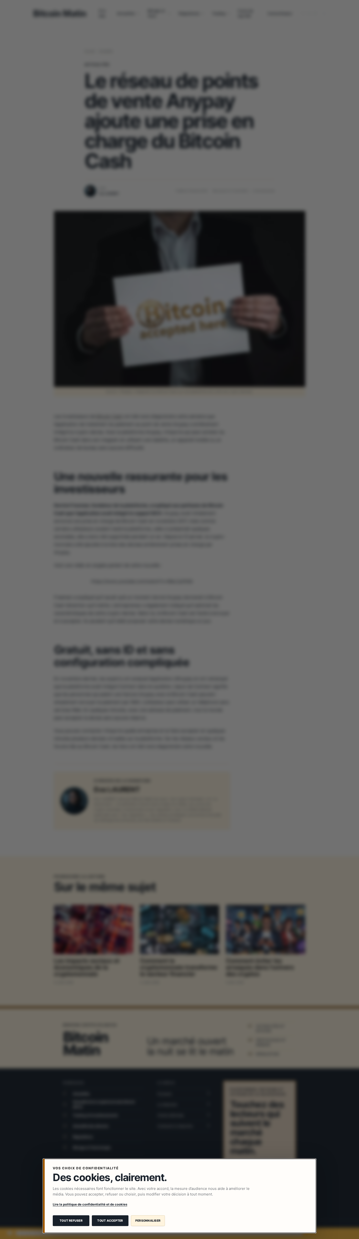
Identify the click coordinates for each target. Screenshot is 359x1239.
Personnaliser (147, 1220)
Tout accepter (110, 1220)
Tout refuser (71, 1220)
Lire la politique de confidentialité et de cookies (90, 1204)
